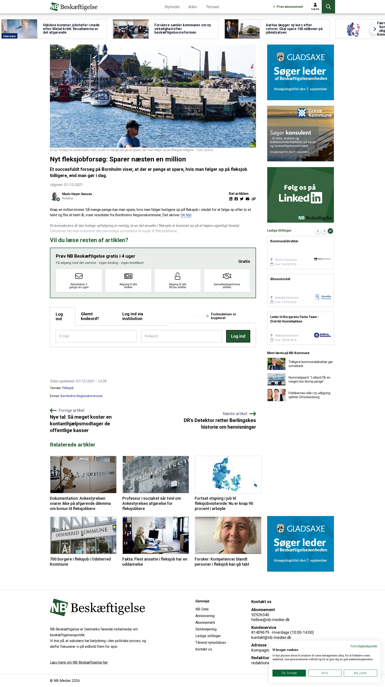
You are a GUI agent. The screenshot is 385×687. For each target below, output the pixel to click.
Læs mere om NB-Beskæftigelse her (79, 662)
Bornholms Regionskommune (81, 396)
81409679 (260, 632)
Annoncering (205, 616)
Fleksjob (68, 388)
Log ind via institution (132, 316)
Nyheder (172, 6)
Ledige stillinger (208, 636)
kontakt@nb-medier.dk (271, 637)
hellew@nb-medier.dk (270, 619)
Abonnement (205, 622)
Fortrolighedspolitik (364, 646)
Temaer (212, 6)
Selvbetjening (206, 629)
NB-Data (202, 609)
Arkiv (192, 6)
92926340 (260, 614)
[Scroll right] (375, 29)
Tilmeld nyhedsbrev (210, 642)
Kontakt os (203, 649)
